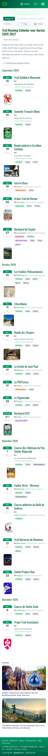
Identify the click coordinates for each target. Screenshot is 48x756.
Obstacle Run (20, 190)
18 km (36, 579)
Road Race (19, 236)
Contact (9, 749)
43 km (17, 551)
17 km (36, 374)
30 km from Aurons (11, 40)
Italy (39, 740)
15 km (17, 283)
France (5, 740)
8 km (29, 206)
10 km (28, 90)
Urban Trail (19, 206)
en (35, 4)
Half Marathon (39, 464)
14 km (37, 206)
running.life (7, 753)
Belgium (13, 740)
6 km (28, 614)
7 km (40, 240)
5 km (28, 162)
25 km (36, 547)
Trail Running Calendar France (17, 63)
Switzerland (30, 740)
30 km (26, 283)
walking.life (30, 753)
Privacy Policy (20, 749)
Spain (21, 740)
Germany (6, 743)
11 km (35, 162)
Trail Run (18, 90)
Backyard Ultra (21, 240)
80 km (28, 635)
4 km (31, 389)
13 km (35, 405)
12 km (28, 374)
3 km (31, 190)
